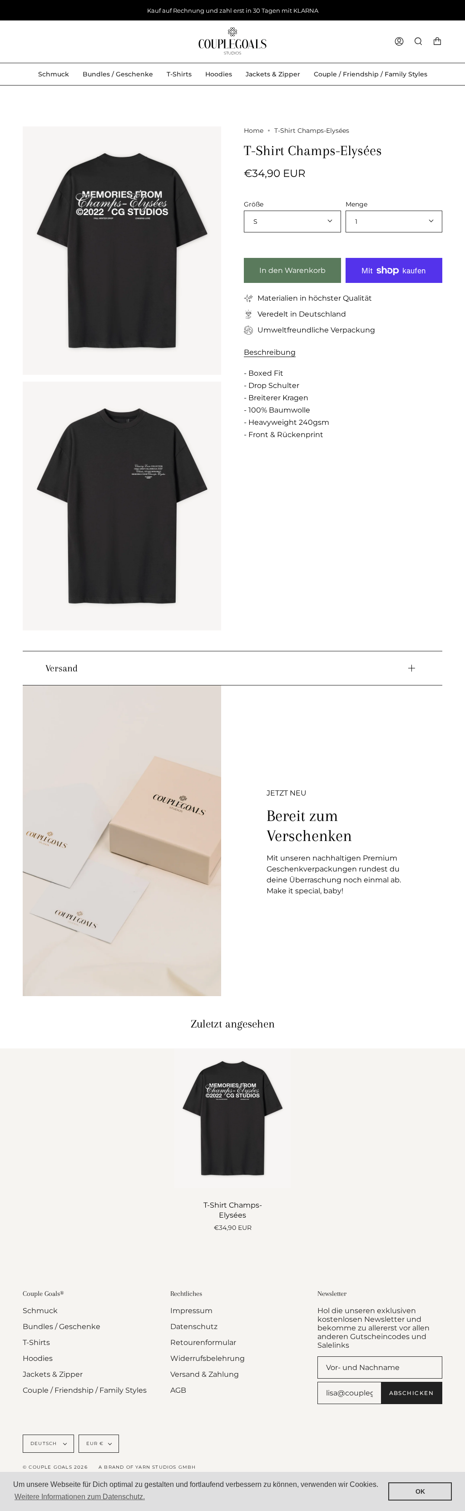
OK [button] (420, 1491)
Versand (61, 668)
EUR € (95, 1443)
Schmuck (40, 1310)
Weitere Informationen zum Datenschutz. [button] (80, 1497)
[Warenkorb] (437, 41)
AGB (178, 1390)
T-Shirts (36, 1342)
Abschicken (411, 1393)
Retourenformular (203, 1342)
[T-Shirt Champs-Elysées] (232, 1118)
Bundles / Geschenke (61, 1326)
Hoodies (38, 1358)
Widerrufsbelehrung (207, 1358)
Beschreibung (270, 352)
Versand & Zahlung (204, 1374)
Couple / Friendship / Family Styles (85, 1390)
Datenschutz (194, 1326)
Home (253, 130)
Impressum (191, 1310)
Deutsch (44, 1443)
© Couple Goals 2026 (55, 1467)
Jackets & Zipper (53, 1374)
